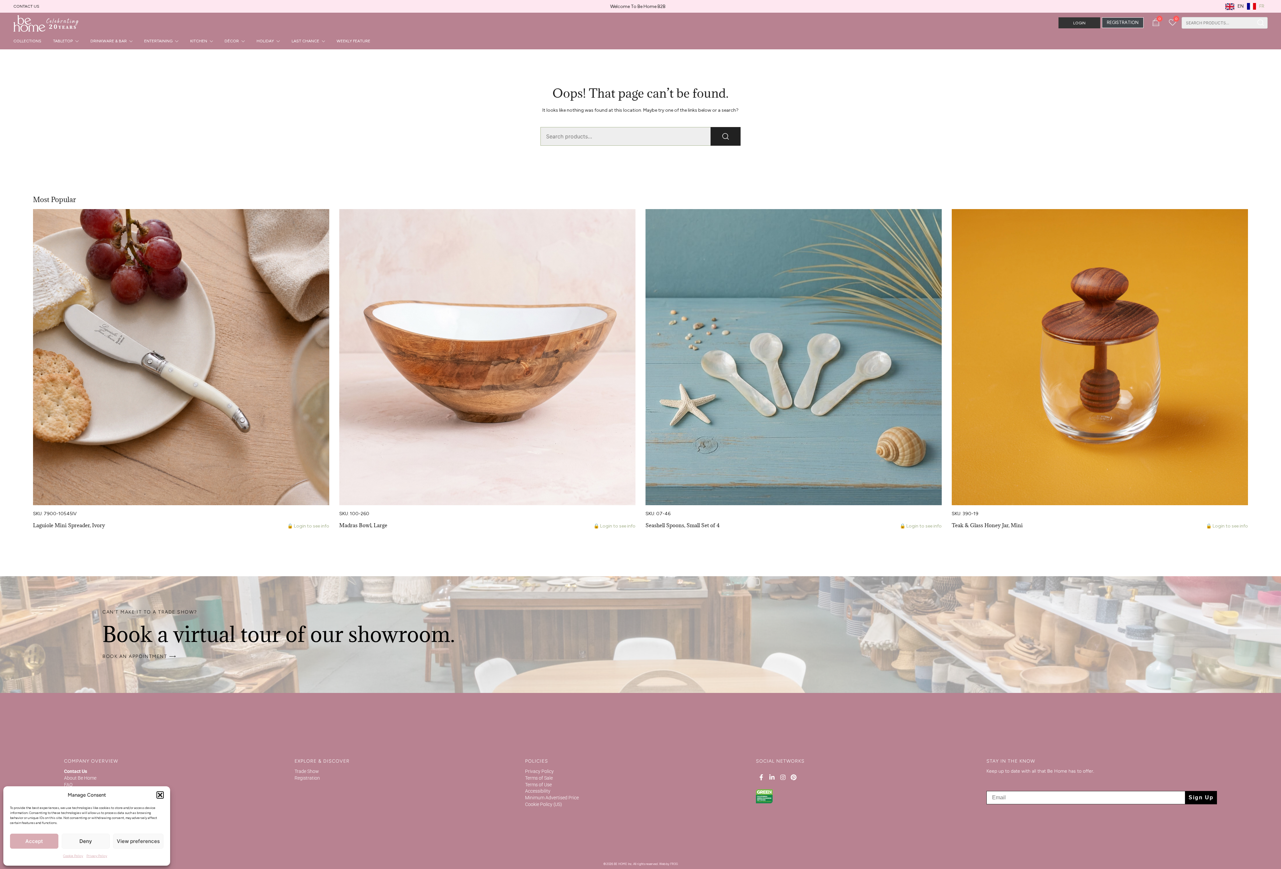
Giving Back (76, 817)
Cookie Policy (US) (543, 804)
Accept (34, 841)
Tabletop (63, 41)
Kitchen (198, 41)
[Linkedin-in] (772, 777)
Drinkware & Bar (108, 41)
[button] (160, 795)
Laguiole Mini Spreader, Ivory (69, 525)
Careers (72, 811)
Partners (73, 797)
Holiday (265, 41)
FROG (674, 864)
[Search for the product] (1261, 23)
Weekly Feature (353, 41)
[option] (1256, 6)
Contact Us (26, 6)
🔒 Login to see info (308, 526)
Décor (232, 41)
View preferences (138, 841)
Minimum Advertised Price (552, 797)
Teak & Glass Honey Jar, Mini (987, 525)
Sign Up (1201, 797)
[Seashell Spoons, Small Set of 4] (794, 357)
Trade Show (307, 771)
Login (1079, 23)
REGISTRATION (1123, 22)
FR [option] (1261, 6)
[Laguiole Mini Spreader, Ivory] (181, 357)
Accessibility (537, 791)
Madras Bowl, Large (363, 525)
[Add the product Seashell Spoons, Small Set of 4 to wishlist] (936, 220)
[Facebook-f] (761, 777)
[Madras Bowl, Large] (487, 357)
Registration (307, 778)
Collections (27, 41)
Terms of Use (538, 784)
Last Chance (305, 41)
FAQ (68, 784)
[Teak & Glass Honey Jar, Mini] (1100, 357)
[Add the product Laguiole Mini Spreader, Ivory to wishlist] (323, 220)
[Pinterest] (793, 777)
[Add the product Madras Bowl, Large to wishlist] (629, 220)
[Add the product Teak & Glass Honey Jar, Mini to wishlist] (1242, 220)
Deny (85, 841)
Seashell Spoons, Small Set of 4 (683, 525)
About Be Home (80, 778)
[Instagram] (782, 777)
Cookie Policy (73, 856)
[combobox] (1218, 23)
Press (70, 791)
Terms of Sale (539, 778)
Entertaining (158, 41)
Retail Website (78, 804)
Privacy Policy (96, 856)
